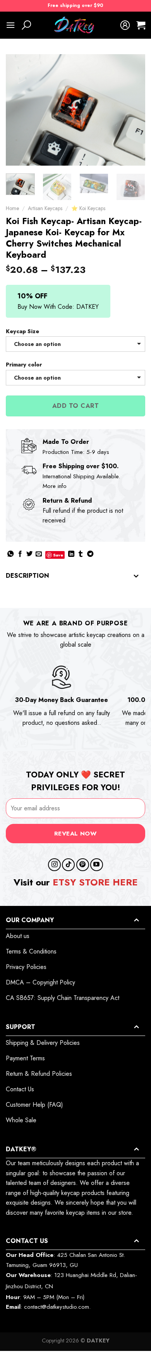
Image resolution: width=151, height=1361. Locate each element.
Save (58, 555)
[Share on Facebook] (20, 554)
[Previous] (18, 110)
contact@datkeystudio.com (56, 1307)
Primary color (24, 365)
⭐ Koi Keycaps (88, 208)
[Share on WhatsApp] (10, 554)
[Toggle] (136, 576)
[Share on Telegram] (90, 554)
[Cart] (140, 25)
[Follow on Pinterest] (82, 864)
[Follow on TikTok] (68, 864)
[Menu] (10, 24)
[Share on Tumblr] (80, 554)
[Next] (133, 110)
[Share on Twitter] (29, 554)
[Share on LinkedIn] (71, 554)
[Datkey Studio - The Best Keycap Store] (75, 25)
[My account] (125, 25)
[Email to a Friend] (39, 554)
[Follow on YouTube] (96, 864)
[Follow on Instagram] (54, 864)
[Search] (26, 25)
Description (27, 575)
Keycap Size (22, 331)
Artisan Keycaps (45, 208)
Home (12, 208)
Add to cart (75, 405)
